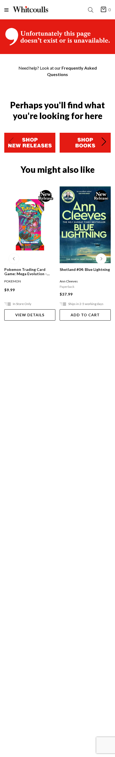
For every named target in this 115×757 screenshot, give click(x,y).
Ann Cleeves (69, 281)
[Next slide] (104, 143)
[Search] (91, 10)
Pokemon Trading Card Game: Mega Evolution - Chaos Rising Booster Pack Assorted (28, 271)
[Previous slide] (11, 143)
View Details (29, 315)
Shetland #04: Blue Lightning (85, 269)
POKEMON (12, 281)
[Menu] (8, 10)
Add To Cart (85, 315)
